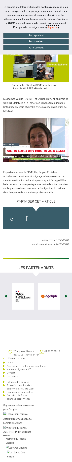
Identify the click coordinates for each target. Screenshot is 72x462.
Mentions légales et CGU (20, 369)
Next (66, 296)
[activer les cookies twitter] (42, 219)
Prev (5, 296)
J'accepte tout (36, 35)
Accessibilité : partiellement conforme (26, 366)
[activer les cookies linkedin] (26, 219)
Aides (10, 362)
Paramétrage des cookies (20, 392)
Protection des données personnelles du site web (20, 387)
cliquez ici (52, 27)
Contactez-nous (16, 358)
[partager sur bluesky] (59, 219)
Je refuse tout (36, 47)
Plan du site (13, 376)
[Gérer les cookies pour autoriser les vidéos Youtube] (36, 159)
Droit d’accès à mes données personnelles (18, 397)
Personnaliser (36, 41)
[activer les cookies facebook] (12, 219)
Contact (11, 372)
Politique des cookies (18, 382)
